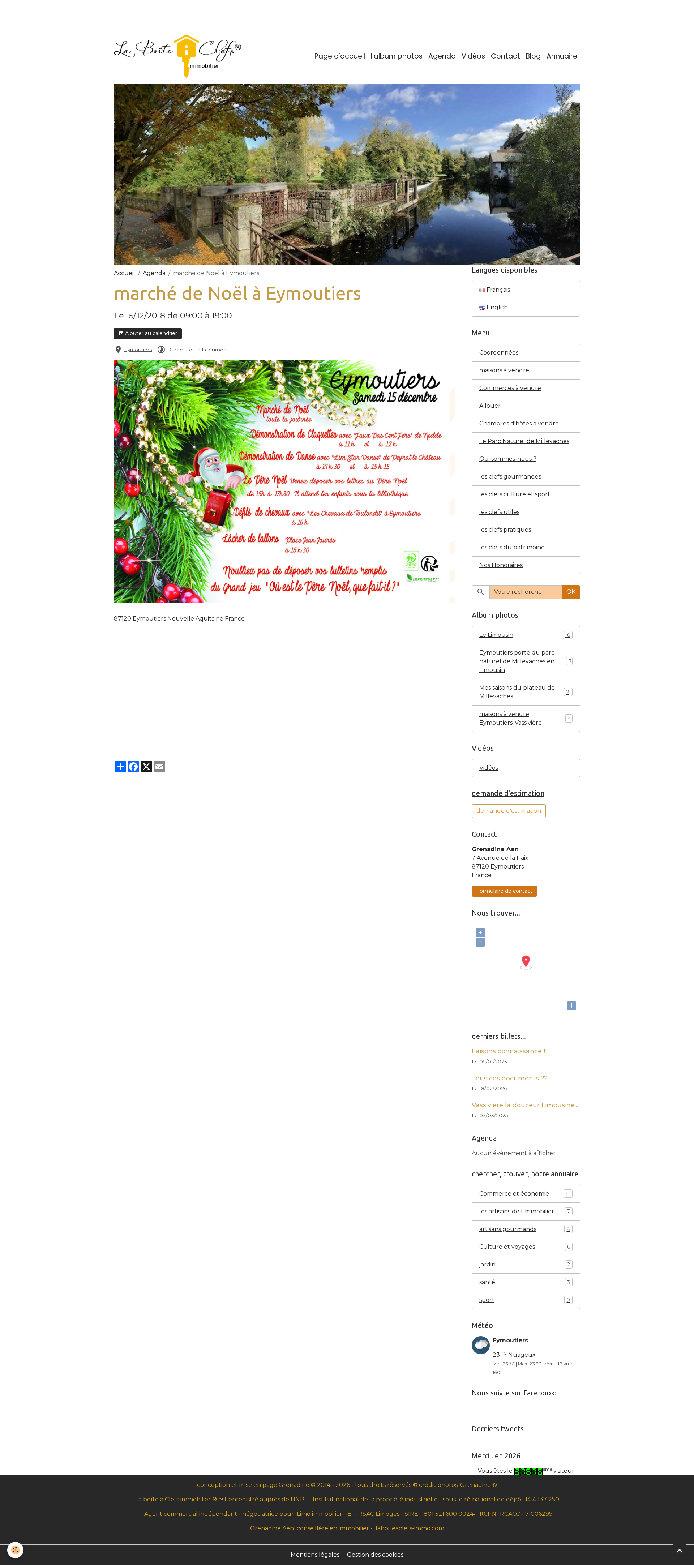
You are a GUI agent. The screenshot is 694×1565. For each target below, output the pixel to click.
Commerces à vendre (510, 388)
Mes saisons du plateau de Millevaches (525, 692)
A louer (490, 405)
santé (524, 1282)
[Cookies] (15, 1550)
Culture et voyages (524, 1246)
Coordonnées (498, 352)
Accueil (124, 273)
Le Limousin (524, 634)
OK (570, 591)
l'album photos (397, 56)
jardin (524, 1264)
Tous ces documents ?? (510, 1078)
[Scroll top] (680, 1551)
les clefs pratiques (505, 529)
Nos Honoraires (501, 565)
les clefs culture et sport (514, 494)
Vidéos (473, 56)
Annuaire (562, 56)
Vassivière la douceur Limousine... (525, 1105)
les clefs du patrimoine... (513, 547)
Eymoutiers (138, 349)
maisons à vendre (504, 370)
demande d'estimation (508, 810)
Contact (505, 56)
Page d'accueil (339, 56)
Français (497, 289)
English (496, 307)
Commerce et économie (524, 1193)
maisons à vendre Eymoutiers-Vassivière (525, 718)
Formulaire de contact (504, 891)
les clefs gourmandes (510, 476)
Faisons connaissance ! (508, 1051)
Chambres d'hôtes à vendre (519, 423)
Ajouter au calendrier (150, 333)
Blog (533, 56)
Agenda (442, 56)
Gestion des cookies (375, 1554)
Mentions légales (315, 1554)
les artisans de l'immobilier (524, 1211)
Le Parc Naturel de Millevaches (524, 441)
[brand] (179, 56)
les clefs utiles (499, 512)
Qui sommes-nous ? (507, 458)
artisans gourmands (524, 1229)
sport (524, 1299)
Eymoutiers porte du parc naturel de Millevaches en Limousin (525, 661)
